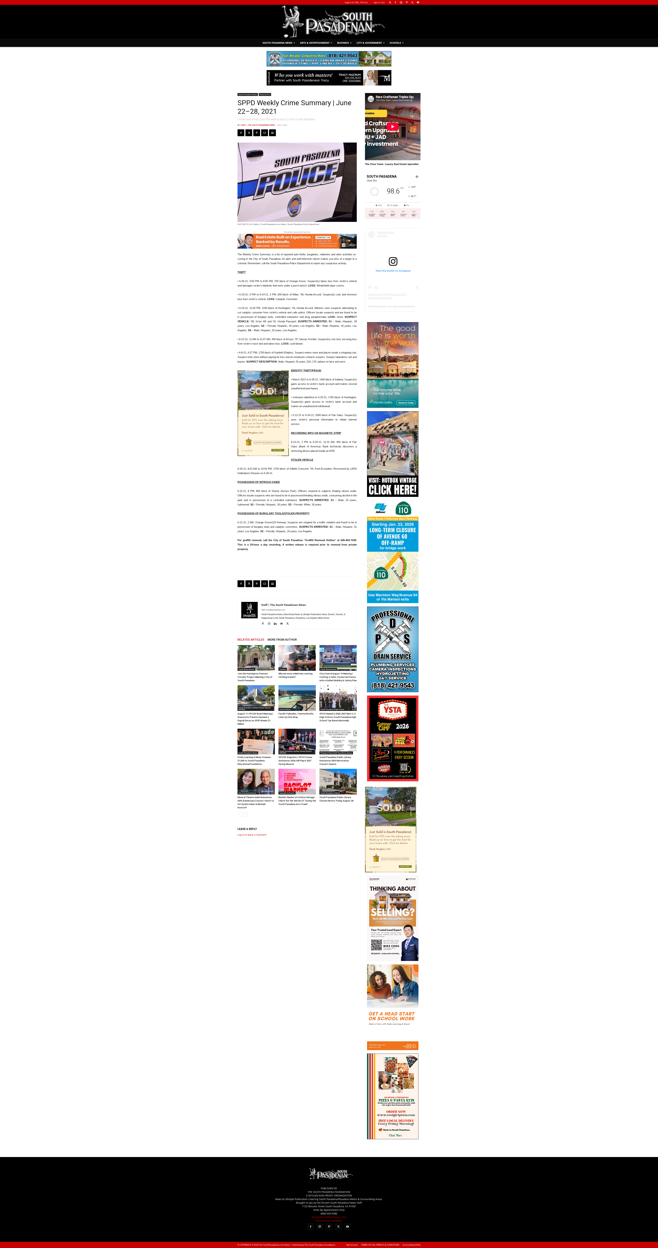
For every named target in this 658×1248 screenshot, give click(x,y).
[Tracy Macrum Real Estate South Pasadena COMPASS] (329, 77)
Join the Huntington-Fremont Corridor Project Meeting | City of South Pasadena (254, 677)
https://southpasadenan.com (273, 610)
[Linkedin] (276, 624)
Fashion (282, 669)
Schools (395, 42)
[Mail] (282, 624)
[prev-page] (239, 814)
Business (343, 42)
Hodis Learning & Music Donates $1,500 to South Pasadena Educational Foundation (254, 760)
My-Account (352, 1244)
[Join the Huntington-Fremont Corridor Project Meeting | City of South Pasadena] (256, 658)
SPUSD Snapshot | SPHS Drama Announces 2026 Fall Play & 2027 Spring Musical (295, 760)
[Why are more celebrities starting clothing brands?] (297, 658)
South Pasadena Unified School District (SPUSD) (255, 708)
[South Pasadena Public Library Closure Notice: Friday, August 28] (338, 781)
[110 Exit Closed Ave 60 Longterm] (392, 602)
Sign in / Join (379, 2)
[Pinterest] (406, 2)
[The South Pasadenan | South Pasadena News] (329, 22)
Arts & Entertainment (315, 42)
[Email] (264, 132)
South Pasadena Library (330, 793)
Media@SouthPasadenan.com (329, 1217)
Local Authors (285, 709)
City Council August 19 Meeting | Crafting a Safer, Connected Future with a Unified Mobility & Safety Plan (338, 677)
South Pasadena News (277, 42)
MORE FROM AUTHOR (282, 639)
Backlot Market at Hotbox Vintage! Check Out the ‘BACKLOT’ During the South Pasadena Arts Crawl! (297, 800)
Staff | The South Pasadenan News (258, 125)
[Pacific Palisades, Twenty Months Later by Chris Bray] (297, 698)
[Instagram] (401, 2)
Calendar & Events (287, 793)
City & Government (369, 42)
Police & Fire (265, 94)
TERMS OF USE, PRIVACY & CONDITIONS (380, 1244)
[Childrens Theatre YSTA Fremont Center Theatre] (392, 780)
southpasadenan (405, 306)
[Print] (272, 132)
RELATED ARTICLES (250, 639)
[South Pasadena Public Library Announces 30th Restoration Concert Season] (338, 741)
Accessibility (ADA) (412, 1244)
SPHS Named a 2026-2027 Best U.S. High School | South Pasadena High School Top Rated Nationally (337, 717)
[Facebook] (395, 2)
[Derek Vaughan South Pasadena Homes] (263, 413)
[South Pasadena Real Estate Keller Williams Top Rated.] (297, 241)
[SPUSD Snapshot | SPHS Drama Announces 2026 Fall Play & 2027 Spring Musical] (297, 741)
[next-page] (245, 814)
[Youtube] (418, 2)
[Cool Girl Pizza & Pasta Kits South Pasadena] (392, 1138)
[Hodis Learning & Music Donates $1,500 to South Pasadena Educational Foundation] (256, 741)
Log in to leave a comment (251, 834)
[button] (390, 2)
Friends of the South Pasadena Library (336, 753)
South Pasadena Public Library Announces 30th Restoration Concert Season (335, 760)
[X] (412, 2)
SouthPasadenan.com (380, 306)
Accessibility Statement (329, 1220)
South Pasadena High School (332, 709)
